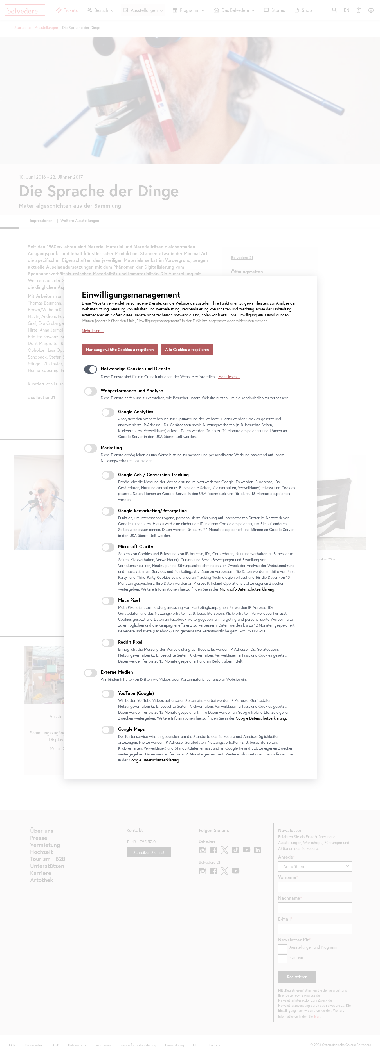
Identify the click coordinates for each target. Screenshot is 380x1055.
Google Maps (131, 729)
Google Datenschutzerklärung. (261, 718)
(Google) (136, 693)
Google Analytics (135, 411)
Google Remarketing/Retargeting (152, 510)
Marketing (111, 447)
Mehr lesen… (93, 330)
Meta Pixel (129, 600)
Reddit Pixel (130, 642)
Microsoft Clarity (135, 546)
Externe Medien (117, 672)
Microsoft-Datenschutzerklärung (247, 589)
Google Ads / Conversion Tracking (153, 474)
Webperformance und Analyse (132, 390)
